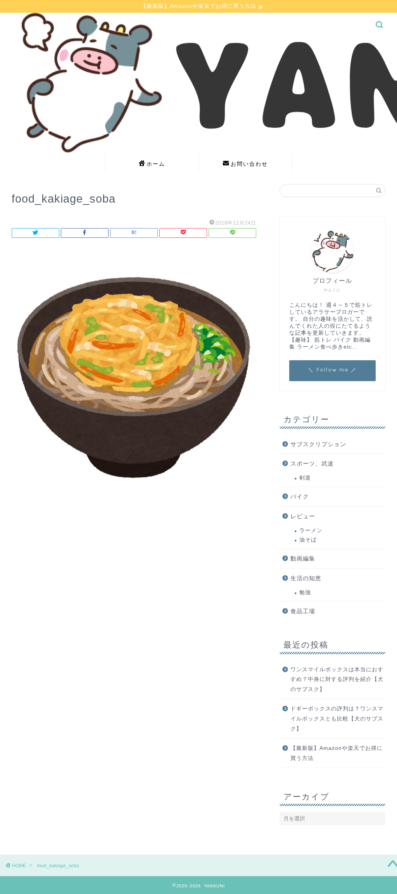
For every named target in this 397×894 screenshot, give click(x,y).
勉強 (305, 592)
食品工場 (302, 611)
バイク (299, 496)
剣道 (305, 478)
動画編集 (302, 558)
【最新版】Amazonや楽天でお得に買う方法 (336, 753)
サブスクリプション (318, 444)
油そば (308, 540)
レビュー (302, 516)
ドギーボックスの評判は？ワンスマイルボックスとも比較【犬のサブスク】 (336, 718)
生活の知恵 (305, 578)
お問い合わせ (249, 163)
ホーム (156, 163)
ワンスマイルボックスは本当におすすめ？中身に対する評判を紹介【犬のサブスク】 (336, 679)
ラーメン (311, 530)
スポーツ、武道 (312, 463)
